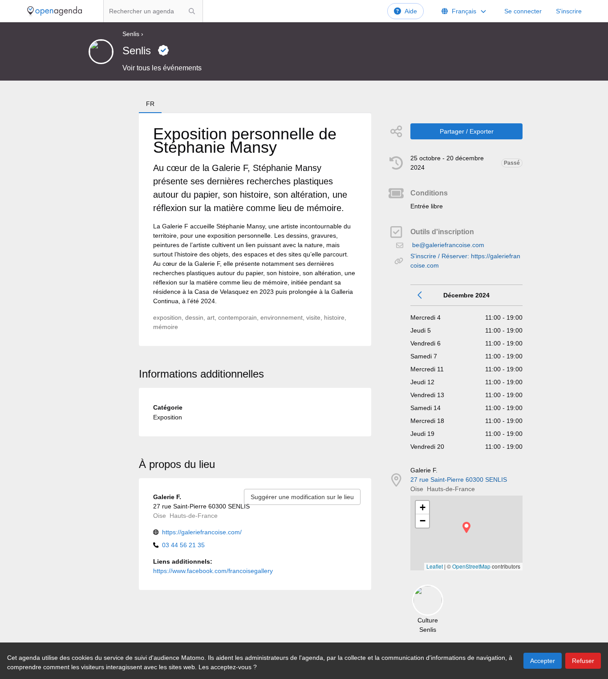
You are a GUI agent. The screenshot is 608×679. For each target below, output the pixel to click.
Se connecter (523, 11)
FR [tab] (150, 103)
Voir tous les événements (162, 68)
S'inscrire (569, 11)
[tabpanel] (255, 229)
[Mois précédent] (420, 295)
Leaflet (434, 566)
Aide (411, 11)
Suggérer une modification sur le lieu (302, 496)
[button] (466, 527)
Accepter (542, 660)
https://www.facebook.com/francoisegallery (213, 570)
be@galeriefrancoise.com (448, 244)
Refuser (583, 660)
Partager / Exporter (467, 131)
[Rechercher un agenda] (192, 11)
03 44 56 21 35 (183, 545)
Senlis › (132, 33)
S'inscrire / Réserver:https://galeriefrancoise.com (465, 260)
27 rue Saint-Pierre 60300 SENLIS (458, 479)
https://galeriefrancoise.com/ (202, 532)
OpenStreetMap (471, 566)
